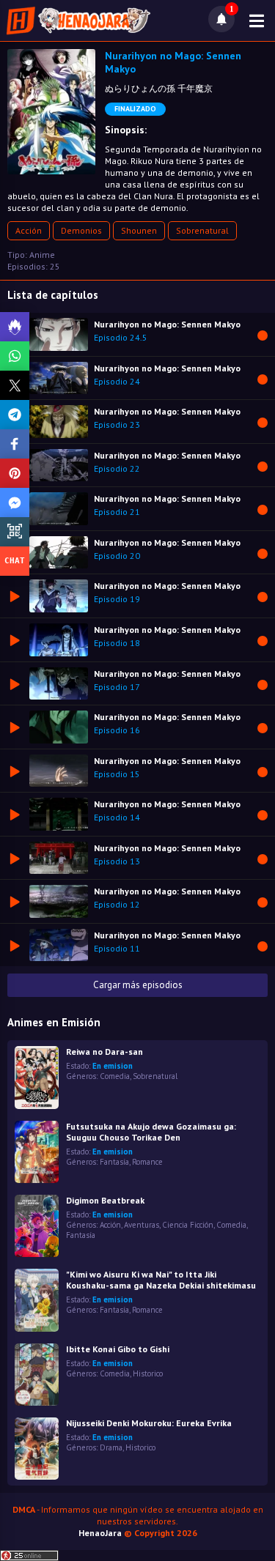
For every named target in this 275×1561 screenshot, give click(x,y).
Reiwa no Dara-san (104, 1051)
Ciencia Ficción (187, 1225)
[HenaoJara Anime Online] (78, 20)
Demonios (81, 230)
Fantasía (114, 1162)
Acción (28, 230)
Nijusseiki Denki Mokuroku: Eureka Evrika (149, 1422)
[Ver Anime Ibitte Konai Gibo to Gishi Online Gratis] (37, 1374)
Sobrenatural (202, 230)
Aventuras (141, 1225)
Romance (147, 1162)
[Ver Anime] (37, 1300)
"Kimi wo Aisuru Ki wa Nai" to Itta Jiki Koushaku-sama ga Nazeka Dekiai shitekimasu (161, 1280)
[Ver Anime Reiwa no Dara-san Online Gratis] (37, 1077)
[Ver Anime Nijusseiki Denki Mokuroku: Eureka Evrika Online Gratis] (37, 1448)
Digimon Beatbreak (105, 1200)
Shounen (139, 230)
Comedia (115, 1076)
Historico (148, 1373)
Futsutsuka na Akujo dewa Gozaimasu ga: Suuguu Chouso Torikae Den (151, 1132)
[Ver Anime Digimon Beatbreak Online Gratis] (37, 1226)
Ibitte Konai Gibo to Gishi (117, 1348)
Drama (111, 1447)
